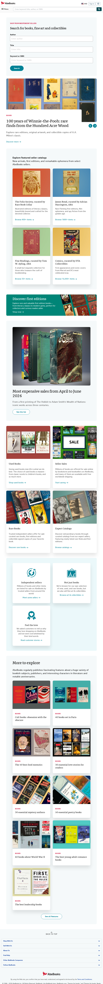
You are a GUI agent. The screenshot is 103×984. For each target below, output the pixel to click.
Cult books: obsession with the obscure (30, 719)
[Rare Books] (28, 507)
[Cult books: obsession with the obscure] (31, 695)
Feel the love (31, 625)
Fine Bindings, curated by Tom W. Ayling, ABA (31, 262)
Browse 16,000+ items (64, 279)
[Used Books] (28, 442)
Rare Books (14, 528)
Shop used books (16, 482)
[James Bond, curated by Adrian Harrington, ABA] (71, 183)
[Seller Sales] (75, 442)
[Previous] (90, 126)
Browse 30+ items (22, 279)
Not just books (71, 582)
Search (17, 68)
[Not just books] (72, 573)
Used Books (15, 464)
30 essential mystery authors (30, 812)
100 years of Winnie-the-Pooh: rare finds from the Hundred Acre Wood (37, 123)
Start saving (60, 482)
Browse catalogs (62, 547)
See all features (51, 916)
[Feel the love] (31, 615)
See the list (21, 412)
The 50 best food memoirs (28, 765)
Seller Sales (61, 464)
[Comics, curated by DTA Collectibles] (71, 242)
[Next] (95, 126)
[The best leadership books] (31, 882)
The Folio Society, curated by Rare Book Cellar (30, 203)
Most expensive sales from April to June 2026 (47, 394)
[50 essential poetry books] (71, 790)
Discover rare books (17, 547)
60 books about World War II (30, 857)
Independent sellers (31, 582)
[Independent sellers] (31, 573)
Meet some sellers (30, 597)
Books (9, 115)
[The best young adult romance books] (71, 834)
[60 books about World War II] (31, 834)
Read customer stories (30, 640)
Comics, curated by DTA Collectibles (67, 262)
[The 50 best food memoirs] (31, 742)
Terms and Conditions (84, 979)
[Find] (99, 9)
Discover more (12, 142)
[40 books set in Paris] (71, 695)
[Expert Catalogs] (75, 507)
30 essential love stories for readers (69, 766)
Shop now (17, 312)
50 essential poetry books (68, 812)
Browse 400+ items (23, 219)
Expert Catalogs (63, 528)
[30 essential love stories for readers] (71, 742)
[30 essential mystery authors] (31, 790)
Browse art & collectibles (70, 595)
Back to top (51, 934)
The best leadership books (28, 904)
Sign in (92, 4)
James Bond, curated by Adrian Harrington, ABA (71, 203)
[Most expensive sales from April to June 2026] (51, 356)
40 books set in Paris (65, 717)
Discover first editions (29, 299)
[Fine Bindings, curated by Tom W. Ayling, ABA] (31, 242)
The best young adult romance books (71, 858)
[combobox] (54, 9)
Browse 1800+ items (64, 219)
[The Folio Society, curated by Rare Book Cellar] (31, 183)
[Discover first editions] (78, 305)
